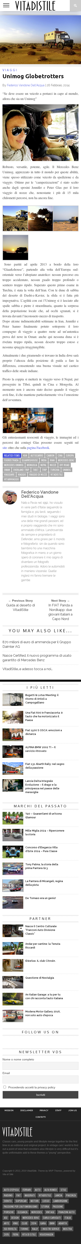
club (24, 1223)
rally (35, 1229)
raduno (8, 1195)
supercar (21, 1201)
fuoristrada (11, 460)
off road (64, 465)
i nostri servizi (50, 1229)
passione (58, 1206)
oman (7, 469)
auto (37, 1189)
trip (44, 469)
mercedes (36, 1212)
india (44, 460)
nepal (43, 465)
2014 (33, 1223)
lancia (58, 1195)
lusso (46, 1201)
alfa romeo (50, 1189)
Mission (9, 1110)
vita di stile (29, 1234)
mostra (67, 1229)
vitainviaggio (11, 479)
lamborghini (60, 1201)
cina (60, 455)
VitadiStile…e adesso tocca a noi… (27, 669)
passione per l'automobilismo (20, 1206)
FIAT (18, 1195)
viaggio (22, 474)
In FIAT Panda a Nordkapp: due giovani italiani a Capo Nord (60, 612)
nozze (53, 465)
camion (50, 455)
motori (35, 1201)
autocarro (37, 455)
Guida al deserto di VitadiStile (20, 607)
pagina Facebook (38, 447)
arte (6, 1223)
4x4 (25, 455)
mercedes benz (66, 460)
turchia (54, 469)
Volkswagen (46, 1234)
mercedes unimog (13, 465)
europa (70, 455)
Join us (72, 1110)
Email (6, 1073)
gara (43, 1223)
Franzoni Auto (66, 1212)
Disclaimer (26, 1110)
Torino (24, 1229)
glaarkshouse (30, 460)
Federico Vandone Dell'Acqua (25, 85)
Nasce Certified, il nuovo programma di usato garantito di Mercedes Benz (36, 658)
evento (8, 1201)
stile (63, 1189)
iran (52, 460)
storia (45, 1206)
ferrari (27, 1189)
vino (15, 1223)
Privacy (44, 1110)
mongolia (32, 465)
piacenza (71, 1195)
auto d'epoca (11, 1189)
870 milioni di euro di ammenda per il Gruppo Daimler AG (36, 644)
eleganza (22, 1212)
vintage (50, 1212)
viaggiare (9, 474)
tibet (36, 469)
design (15, 1217)
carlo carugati (52, 1217)
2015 (6, 1234)
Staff (58, 1110)
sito (4, 447)
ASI (5, 1217)
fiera (15, 1234)
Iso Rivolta (10, 1229)
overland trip (21, 469)
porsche (9, 1212)
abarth (63, 1223)
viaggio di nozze (38, 474)
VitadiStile (56, 474)
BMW (52, 1223)
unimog (67, 469)
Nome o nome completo (18, 1059)
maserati (30, 1195)
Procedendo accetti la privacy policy (31, 1087)
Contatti (41, 1117)
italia (68, 1217)
